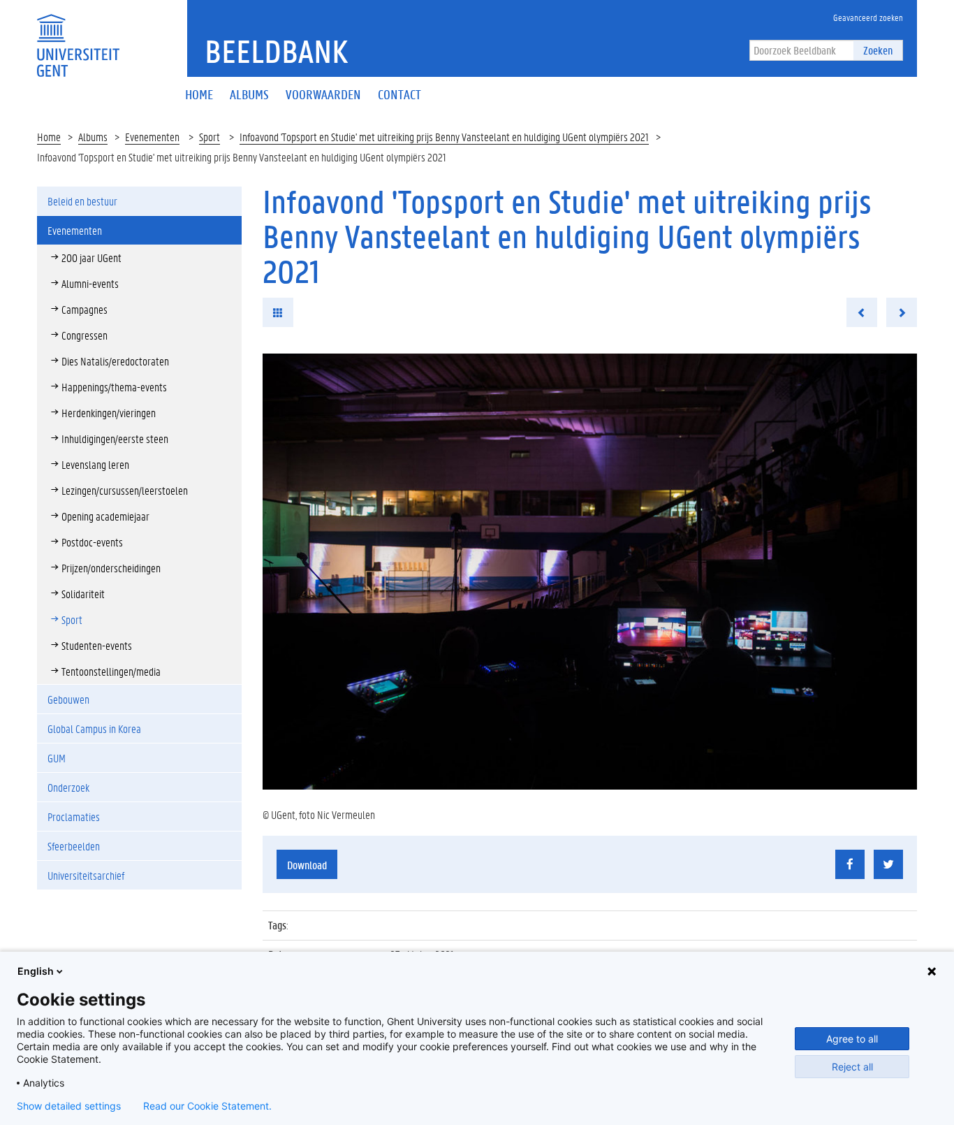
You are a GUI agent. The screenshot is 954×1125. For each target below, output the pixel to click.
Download (307, 864)
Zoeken (878, 50)
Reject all (852, 1067)
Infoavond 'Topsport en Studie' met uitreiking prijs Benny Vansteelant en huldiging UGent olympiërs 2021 (444, 136)
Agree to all (852, 1039)
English (35, 971)
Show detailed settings (69, 1106)
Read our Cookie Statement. (207, 1106)
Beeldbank (276, 51)
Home (49, 136)
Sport (209, 136)
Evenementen (152, 136)
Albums (93, 136)
